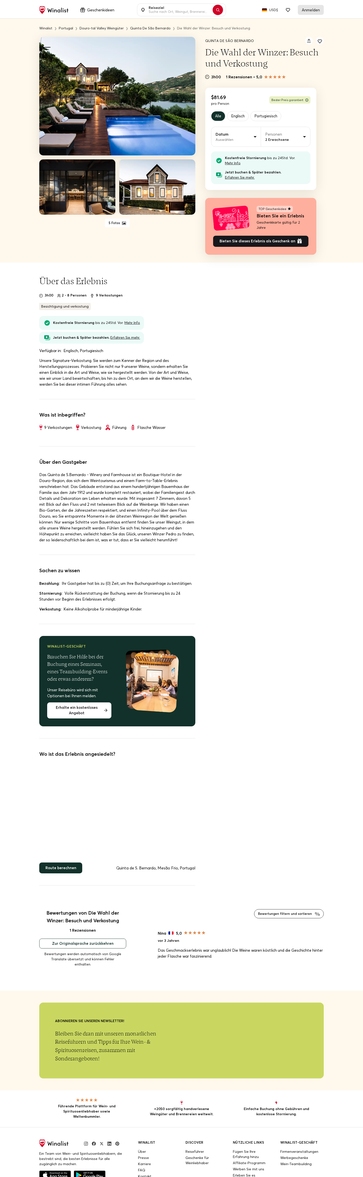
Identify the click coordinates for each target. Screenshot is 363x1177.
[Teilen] (309, 41)
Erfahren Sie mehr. (240, 178)
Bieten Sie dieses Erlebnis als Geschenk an (257, 242)
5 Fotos (114, 223)
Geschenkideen (100, 9)
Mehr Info (233, 164)
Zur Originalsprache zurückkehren (82, 948)
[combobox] (179, 10)
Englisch (240, 116)
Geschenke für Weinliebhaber (197, 1165)
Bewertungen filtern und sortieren (282, 917)
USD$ (273, 10)
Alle (218, 116)
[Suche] (220, 9)
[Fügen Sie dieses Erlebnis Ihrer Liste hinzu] (320, 41)
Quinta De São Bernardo (229, 41)
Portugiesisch (269, 116)
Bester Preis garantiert (287, 100)
